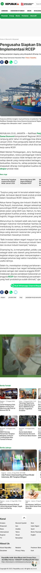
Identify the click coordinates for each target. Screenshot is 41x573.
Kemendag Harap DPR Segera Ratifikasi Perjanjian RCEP (27, 181)
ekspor (3, 168)
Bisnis (18, 16)
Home (2, 39)
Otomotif (33, 16)
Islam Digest (35, 526)
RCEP (11, 276)
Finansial (4, 16)
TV (1, 538)
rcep (20, 297)
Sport (32, 529)
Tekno (17, 532)
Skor (32, 523)
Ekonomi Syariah (17, 11)
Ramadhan (19, 538)
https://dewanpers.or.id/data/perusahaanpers (16, 562)
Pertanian (25, 16)
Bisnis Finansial (36, 532)
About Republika (5, 547)
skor (29, 11)
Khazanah (3, 526)
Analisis (18, 529)
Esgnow (2, 535)
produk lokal (12, 297)
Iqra (16, 526)
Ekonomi (8, 39)
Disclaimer (3, 550)
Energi (11, 16)
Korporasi (16, 39)
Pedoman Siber (36, 547)
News (2, 529)
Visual (17, 535)
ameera (4, 11)
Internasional (4, 532)
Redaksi (18, 547)
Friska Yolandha (30, 58)
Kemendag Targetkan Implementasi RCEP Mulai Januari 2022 (8, 181)
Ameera (2, 523)
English (33, 535)
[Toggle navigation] (2, 4)
